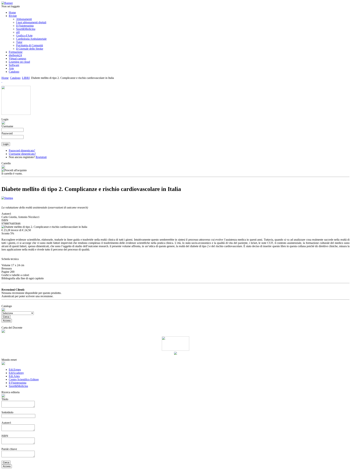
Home (5, 77)
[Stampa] (7, 197)
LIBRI (26, 77)
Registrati (41, 157)
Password (7, 133)
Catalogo (15, 77)
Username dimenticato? (22, 153)
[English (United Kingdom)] (1, 81)
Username (7, 126)
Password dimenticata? (22, 150)
